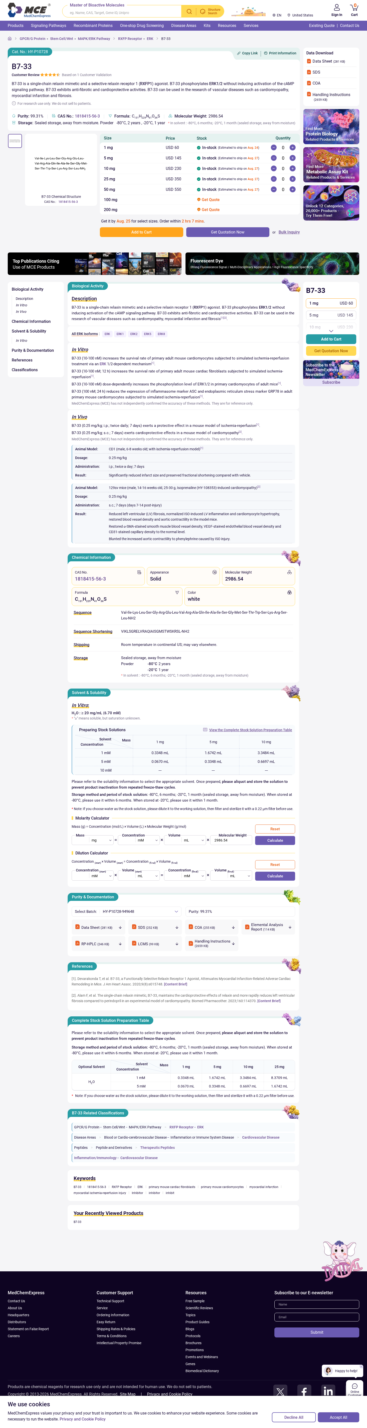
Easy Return (106, 1322)
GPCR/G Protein (32, 39)
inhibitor (154, 1193)
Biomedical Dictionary (202, 1371)
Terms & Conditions (112, 1336)
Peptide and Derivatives (114, 1148)
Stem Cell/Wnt (61, 39)
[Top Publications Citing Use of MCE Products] (95, 273)
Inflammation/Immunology (95, 1158)
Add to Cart (331, 339)
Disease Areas (85, 1137)
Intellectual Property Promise (119, 1343)
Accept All (338, 1417)
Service (102, 1308)
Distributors (17, 1322)
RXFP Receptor (130, 39)
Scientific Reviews (199, 1308)
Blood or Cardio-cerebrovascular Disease (135, 1137)
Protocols (192, 1336)
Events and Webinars (201, 1357)
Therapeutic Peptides (157, 1148)
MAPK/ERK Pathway (94, 39)
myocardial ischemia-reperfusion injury (100, 1193)
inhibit (170, 1193)
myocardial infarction (263, 1187)
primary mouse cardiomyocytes (222, 1187)
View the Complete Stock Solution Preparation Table (250, 730)
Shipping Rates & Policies (116, 1329)
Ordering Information (113, 1315)
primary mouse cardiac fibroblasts (172, 1187)
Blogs (189, 1329)
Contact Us (16, 1301)
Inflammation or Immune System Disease (202, 1137)
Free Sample (194, 1301)
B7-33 (166, 39)
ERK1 (120, 334)
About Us (15, 1308)
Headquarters (18, 1315)
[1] (222, 317)
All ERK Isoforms (85, 334)
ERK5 (147, 334)
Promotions (194, 1350)
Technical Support (110, 1301)
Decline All (293, 1417)
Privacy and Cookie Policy (169, 1394)
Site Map (128, 1394)
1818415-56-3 (87, 116)
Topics (190, 1315)
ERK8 (161, 334)
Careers (14, 1336)
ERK (150, 39)
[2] (225, 317)
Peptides (81, 1148)
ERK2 (134, 334)
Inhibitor (137, 1193)
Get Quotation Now (331, 351)
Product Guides (197, 1322)
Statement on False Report (28, 1329)
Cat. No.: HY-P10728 (30, 51)
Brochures (193, 1343)
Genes (190, 1364)
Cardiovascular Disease (261, 1137)
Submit (317, 1332)
